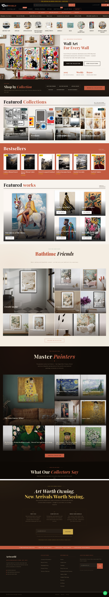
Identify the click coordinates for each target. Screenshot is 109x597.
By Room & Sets (66, 12)
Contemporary (61, 89)
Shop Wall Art (11, 9)
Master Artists (53, 12)
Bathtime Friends (51, 86)
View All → (102, 185)
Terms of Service (45, 571)
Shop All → (102, 149)
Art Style (32, 12)
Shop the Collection (73, 63)
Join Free (68, 531)
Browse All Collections (94, 87)
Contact (77, 9)
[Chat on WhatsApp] (105, 593)
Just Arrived (61, 212)
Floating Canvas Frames (66, 571)
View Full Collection (54, 455)
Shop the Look (58, 8)
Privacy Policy (44, 568)
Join (100, 566)
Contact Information (46, 559)
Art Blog (62, 583)
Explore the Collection (54, 340)
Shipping (57, 594)
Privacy (67, 594)
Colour (77, 12)
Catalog (62, 565)
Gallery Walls (68, 9)
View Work (10, 238)
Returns (62, 594)
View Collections (92, 63)
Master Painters (63, 86)
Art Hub (49, 9)
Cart (106, 5)
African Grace (75, 86)
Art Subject (41, 12)
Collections (22, 8)
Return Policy (44, 562)
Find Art (71, 4)
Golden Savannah (72, 89)
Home (3, 9)
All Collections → (99, 102)
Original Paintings (40, 9)
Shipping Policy (44, 565)
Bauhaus (51, 89)
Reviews (30, 9)
